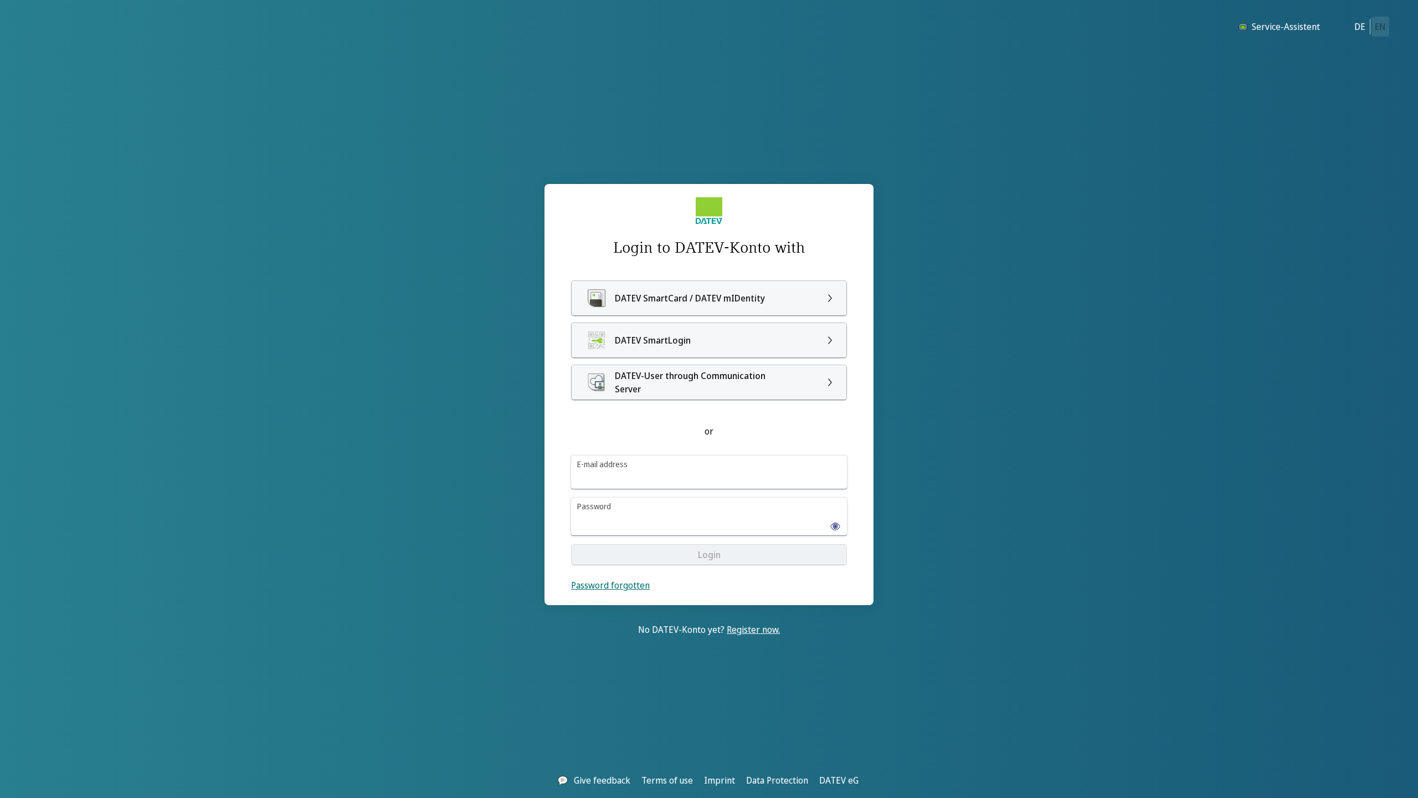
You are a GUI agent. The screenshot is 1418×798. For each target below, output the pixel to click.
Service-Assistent (1286, 27)
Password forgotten (610, 585)
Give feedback (602, 780)
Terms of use (667, 780)
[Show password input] (832, 523)
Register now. (753, 629)
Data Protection (777, 780)
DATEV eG (839, 780)
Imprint (719, 780)
